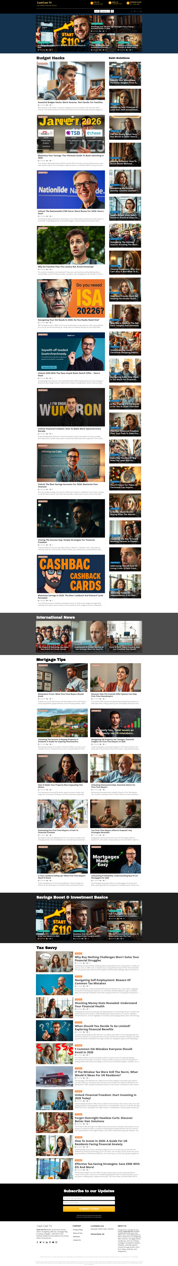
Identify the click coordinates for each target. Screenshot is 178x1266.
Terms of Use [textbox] (77, 1233)
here (93, 1264)
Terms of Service (126, 1257)
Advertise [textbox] (76, 1236)
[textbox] (47, 4)
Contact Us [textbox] (77, 1240)
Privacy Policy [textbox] (78, 1229)
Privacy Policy (87, 1217)
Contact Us (118, 1257)
